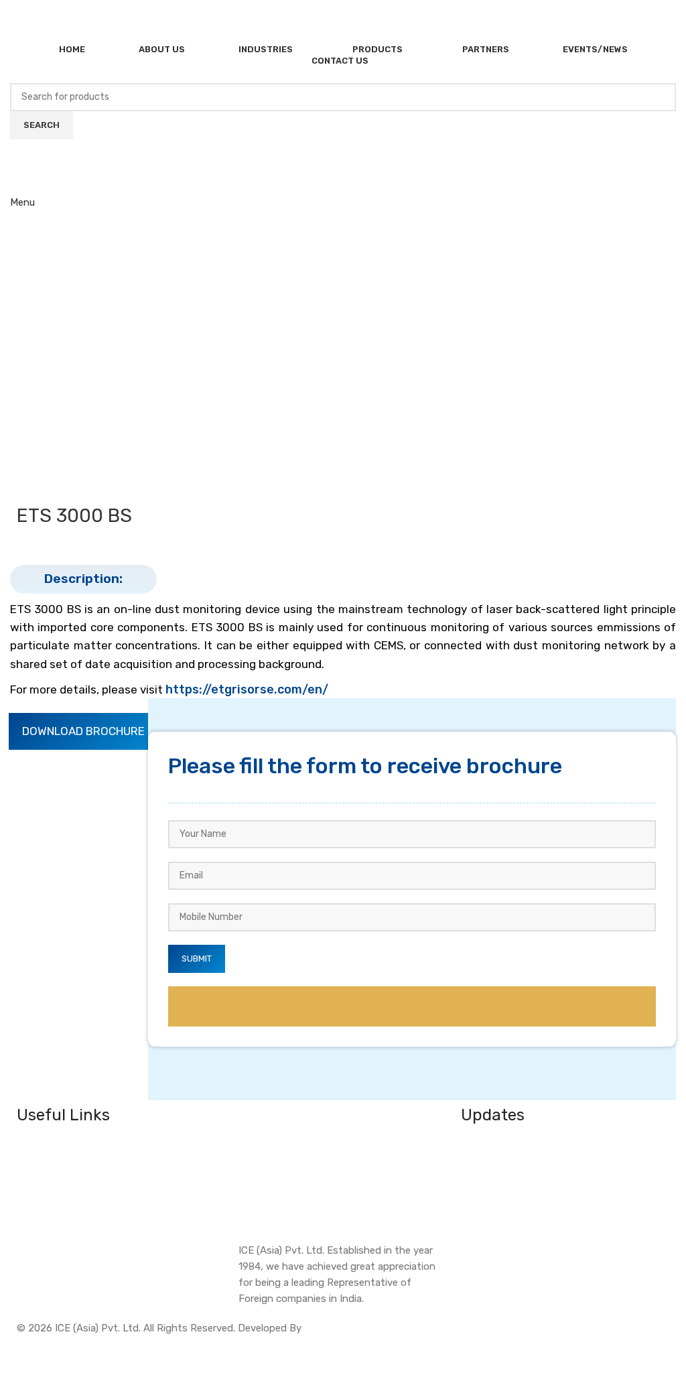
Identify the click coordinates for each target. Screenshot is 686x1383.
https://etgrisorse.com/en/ (246, 689)
